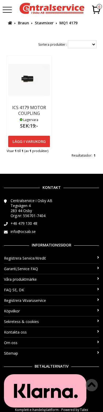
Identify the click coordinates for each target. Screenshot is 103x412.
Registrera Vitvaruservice (25, 300)
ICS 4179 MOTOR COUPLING (29, 110)
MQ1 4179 (68, 22)
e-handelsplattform (44, 410)
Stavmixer (44, 22)
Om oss (10, 342)
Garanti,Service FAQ (21, 268)
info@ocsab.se (23, 231)
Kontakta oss (15, 332)
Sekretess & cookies (21, 321)
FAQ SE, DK (14, 289)
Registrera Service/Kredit (25, 258)
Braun (23, 22)
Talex (84, 410)
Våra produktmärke (20, 279)
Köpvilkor (12, 310)
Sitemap (11, 353)
